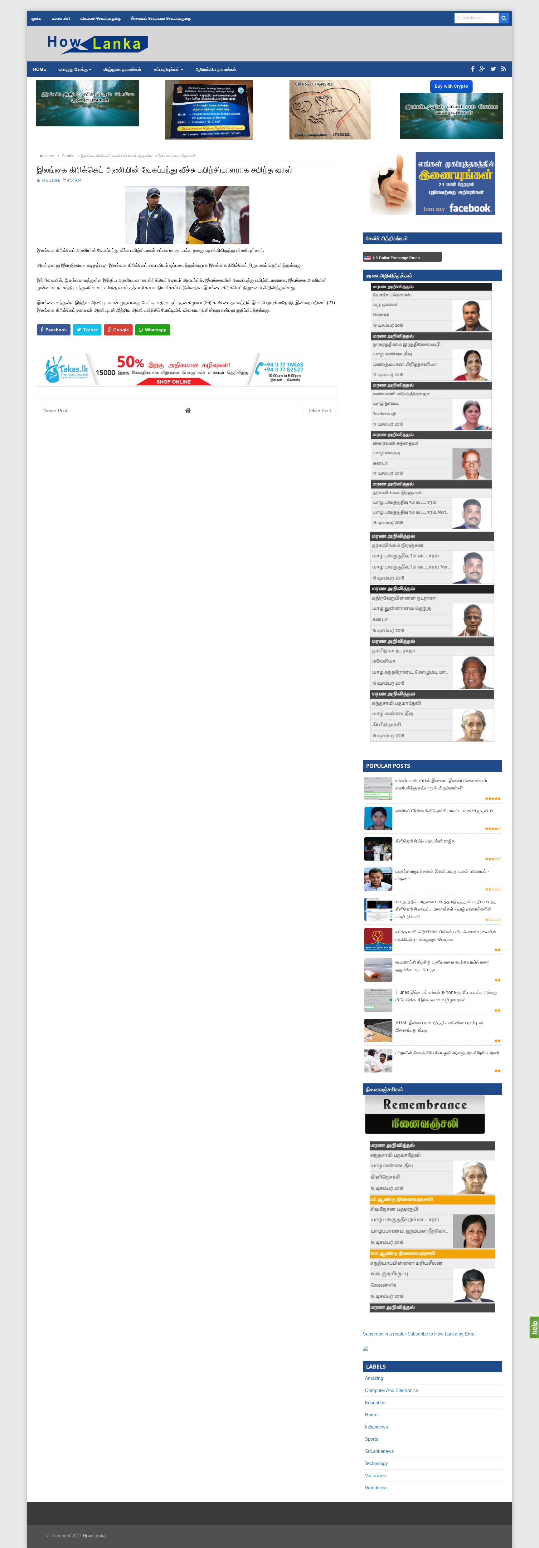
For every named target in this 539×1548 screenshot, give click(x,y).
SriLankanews (379, 1451)
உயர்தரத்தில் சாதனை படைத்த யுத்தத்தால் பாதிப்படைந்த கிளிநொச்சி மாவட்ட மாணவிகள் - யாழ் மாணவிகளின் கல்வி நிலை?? (446, 908)
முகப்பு (36, 18)
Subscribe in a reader (384, 1333)
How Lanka (94, 1535)
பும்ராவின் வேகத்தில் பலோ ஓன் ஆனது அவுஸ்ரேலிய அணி (447, 1053)
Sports (371, 1439)
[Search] (504, 18)
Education (375, 1402)
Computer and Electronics (391, 1390)
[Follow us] (493, 69)
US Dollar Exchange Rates (396, 258)
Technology (376, 1463)
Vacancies (375, 1475)
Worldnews (376, 1487)
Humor (372, 1414)
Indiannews (376, 1426)
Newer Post (55, 410)
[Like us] (472, 69)
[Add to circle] (482, 69)
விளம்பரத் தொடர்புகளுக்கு (100, 18)
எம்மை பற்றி (61, 18)
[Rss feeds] (503, 69)
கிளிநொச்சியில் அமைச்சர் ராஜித (425, 841)
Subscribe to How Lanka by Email (441, 1333)
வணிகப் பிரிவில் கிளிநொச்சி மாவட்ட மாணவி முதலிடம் (444, 810)
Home (39, 69)
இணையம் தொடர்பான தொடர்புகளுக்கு (161, 18)
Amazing (374, 1378)
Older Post (320, 410)
